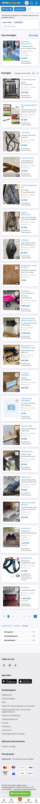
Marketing (6, 726)
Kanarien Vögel (26, 426)
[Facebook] (4, 665)
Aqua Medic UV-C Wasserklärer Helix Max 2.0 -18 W (28, 348)
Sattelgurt (25, 240)
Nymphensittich (27, 451)
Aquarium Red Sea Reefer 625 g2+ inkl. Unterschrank (28, 320)
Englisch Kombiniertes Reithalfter (26, 215)
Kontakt (5, 723)
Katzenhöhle (25, 528)
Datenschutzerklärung (11, 715)
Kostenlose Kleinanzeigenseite (25, 789)
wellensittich (26, 477)
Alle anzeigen (33, 35)
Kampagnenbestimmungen (13, 734)
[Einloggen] (36, 2)
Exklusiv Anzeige (9, 746)
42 (29, 616)
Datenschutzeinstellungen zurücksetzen (18, 706)
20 (33, 73)
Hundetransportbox (28, 79)
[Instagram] (10, 665)
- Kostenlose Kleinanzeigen (18, 759)
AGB (4, 702)
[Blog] (15, 665)
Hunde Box (25, 587)
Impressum (7, 730)
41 (24, 616)
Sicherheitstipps (8, 698)
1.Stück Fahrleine (27, 158)
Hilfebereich (7, 695)
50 (37, 73)
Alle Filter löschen (9, 26)
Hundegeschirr (26, 558)
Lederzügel (25, 132)
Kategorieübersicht (10, 719)
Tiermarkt (18, 22)
